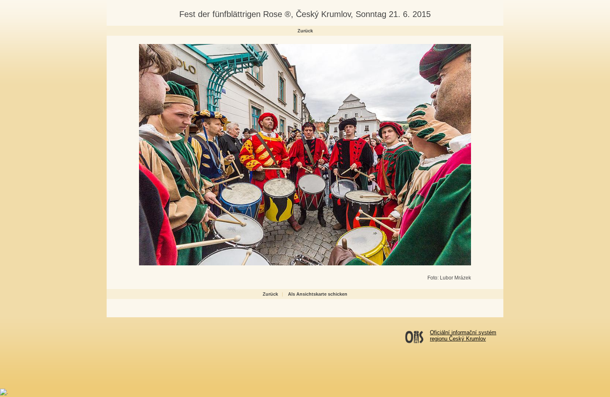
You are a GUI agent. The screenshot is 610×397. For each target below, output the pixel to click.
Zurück (305, 30)
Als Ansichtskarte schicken (317, 294)
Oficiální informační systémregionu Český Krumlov (463, 335)
